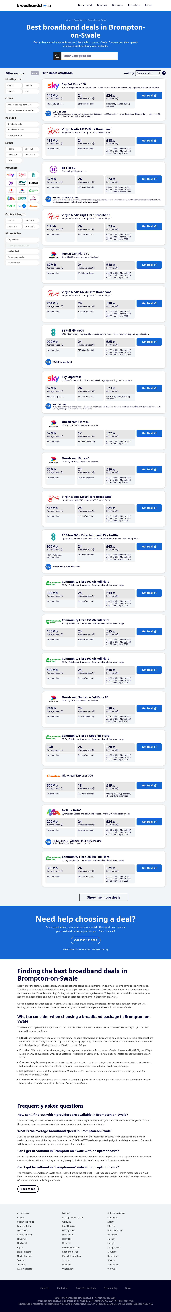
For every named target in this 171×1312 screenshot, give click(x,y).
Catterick (112, 1217)
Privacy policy (110, 1288)
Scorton (21, 1260)
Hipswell (21, 1238)
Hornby (111, 1238)
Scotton (66, 1260)
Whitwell (111, 1268)
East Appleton (24, 1226)
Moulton (111, 1251)
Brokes (20, 1217)
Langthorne (113, 1247)
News (128, 1288)
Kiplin (20, 1247)
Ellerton (111, 1226)
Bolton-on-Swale (116, 1213)
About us (44, 1288)
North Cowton (24, 1255)
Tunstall (21, 1264)
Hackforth (67, 1234)
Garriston (22, 1230)
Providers (134, 5)
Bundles (102, 5)
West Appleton (25, 1268)
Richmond (112, 1255)
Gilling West (68, 1230)
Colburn (66, 1221)
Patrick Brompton (71, 1255)
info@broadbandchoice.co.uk (76, 1297)
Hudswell (22, 1243)
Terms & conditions (86, 1288)
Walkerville (113, 1264)
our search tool (50, 1007)
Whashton (67, 1268)
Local (148, 5)
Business (117, 5)
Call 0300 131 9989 (85, 940)
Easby (110, 1221)
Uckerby (66, 1264)
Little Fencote (24, 1251)
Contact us (62, 1288)
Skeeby (111, 1260)
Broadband (85, 5)
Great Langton (25, 1234)
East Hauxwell (69, 1226)
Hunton (66, 1243)
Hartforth (112, 1234)
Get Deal (147, 95)
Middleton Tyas (70, 1251)
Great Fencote (115, 1230)
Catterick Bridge (25, 1221)
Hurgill (110, 1243)
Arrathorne (23, 1213)
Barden (66, 1213)
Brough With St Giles (73, 1217)
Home (67, 20)
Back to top (28, 1189)
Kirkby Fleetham (71, 1247)
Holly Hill (66, 1238)
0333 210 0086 (108, 1297)
